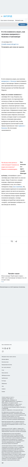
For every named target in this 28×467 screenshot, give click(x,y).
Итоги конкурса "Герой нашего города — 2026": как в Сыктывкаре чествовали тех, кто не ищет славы (14, 278)
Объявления (4, 383)
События (3, 388)
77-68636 (14, 428)
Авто (3, 386)
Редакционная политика (7, 364)
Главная (3, 391)
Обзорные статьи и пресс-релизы (9, 356)
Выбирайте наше (19, 20)
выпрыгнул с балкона (8, 81)
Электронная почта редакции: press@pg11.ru (11, 405)
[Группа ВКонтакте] (3, 348)
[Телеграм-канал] (7, 348)
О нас (3, 370)
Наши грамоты (5, 372)
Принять (22, 24)
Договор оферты (5, 359)
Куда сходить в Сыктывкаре (7, 20)
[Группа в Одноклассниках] (5, 348)
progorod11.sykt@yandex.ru (7, 410)
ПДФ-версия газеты (6, 375)
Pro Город (4, 380)
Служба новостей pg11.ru (9, 44)
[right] (26, 20)
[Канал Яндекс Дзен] (9, 348)
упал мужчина (17, 187)
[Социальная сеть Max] (3, 351)
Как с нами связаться (6, 367)
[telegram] (16, 241)
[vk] (12, 241)
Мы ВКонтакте (5, 378)
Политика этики (5, 362)
